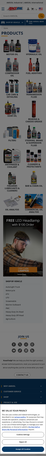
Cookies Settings (23, 434)
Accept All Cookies (23, 449)
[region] (23, 429)
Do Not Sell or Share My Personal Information (21, 428)
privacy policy (20, 417)
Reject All (23, 442)
